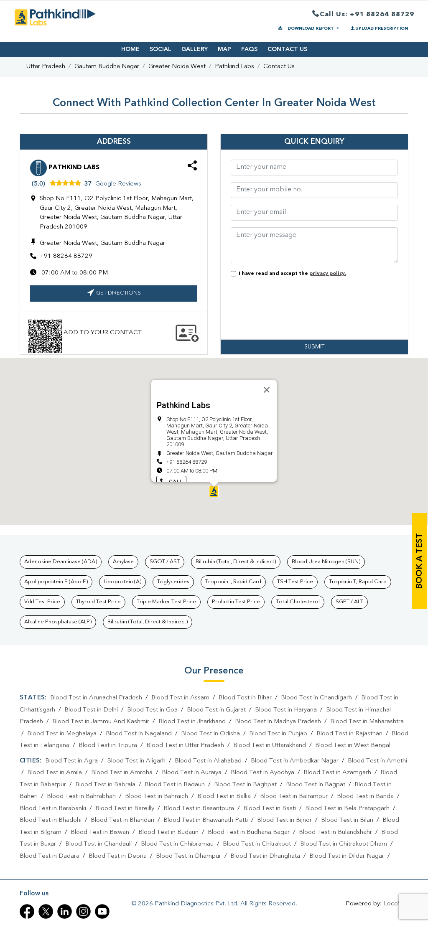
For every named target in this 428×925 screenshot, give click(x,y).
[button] (214, 491)
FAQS (249, 49)
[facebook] (27, 911)
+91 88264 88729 (66, 256)
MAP (224, 49)
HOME (130, 49)
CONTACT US (287, 49)
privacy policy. (327, 273)
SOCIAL (160, 49)
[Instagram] (83, 911)
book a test (419, 561)
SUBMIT (314, 347)
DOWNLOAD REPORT (310, 28)
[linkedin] (64, 911)
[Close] (267, 390)
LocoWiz (396, 904)
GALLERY (194, 49)
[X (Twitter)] (45, 911)
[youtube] (102, 911)
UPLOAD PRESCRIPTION (381, 28)
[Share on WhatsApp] (192, 167)
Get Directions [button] (118, 293)
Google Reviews (118, 184)
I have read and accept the (291, 273)
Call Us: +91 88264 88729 (367, 14)
